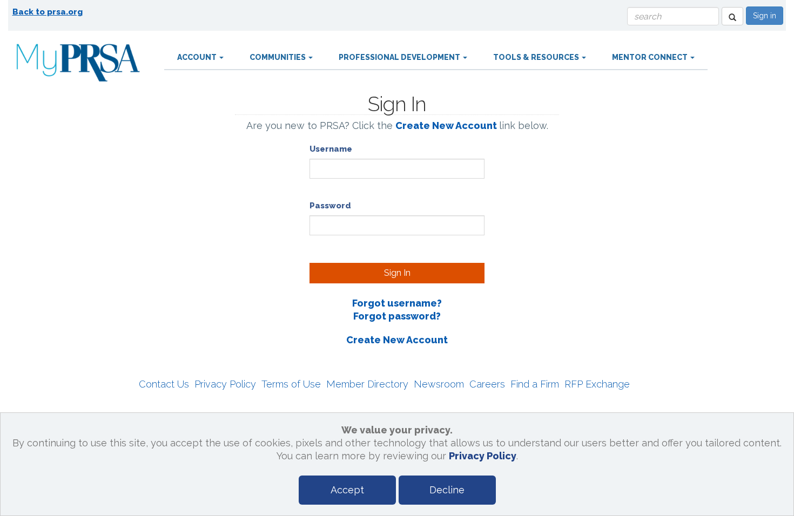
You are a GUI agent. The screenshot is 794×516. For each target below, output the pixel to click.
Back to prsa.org (47, 12)
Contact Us (164, 384)
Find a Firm (534, 384)
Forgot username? (397, 303)
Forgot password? (397, 316)
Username (330, 149)
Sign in (764, 15)
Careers (487, 384)
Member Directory (367, 384)
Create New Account (446, 125)
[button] (732, 16)
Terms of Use (291, 384)
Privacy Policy (225, 384)
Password (330, 206)
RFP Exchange (597, 384)
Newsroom (439, 384)
